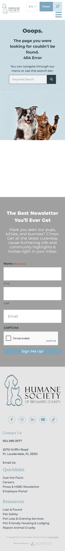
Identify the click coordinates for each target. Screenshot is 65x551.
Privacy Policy (54, 537)
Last (6, 303)
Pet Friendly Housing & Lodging (26, 523)
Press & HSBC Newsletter (21, 486)
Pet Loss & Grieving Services (23, 518)
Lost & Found (12, 509)
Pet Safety (10, 514)
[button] (57, 6)
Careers (8, 482)
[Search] (51, 79)
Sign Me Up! (32, 351)
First (7, 283)
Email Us (9, 462)
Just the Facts (13, 477)
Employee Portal (15, 491)
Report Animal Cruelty (19, 527)
